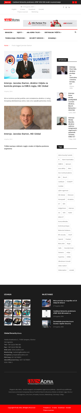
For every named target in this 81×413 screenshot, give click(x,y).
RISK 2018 (61, 244)
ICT (59, 204)
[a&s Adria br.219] (26, 316)
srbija (68, 252)
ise (59, 213)
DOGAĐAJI (52, 38)
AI (58, 159)
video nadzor (62, 266)
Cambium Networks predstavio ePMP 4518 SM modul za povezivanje (37, 2)
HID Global (61, 195)
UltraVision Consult (64, 261)
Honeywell (61, 199)
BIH (59, 177)
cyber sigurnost (63, 190)
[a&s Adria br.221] (8, 316)
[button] (73, 2)
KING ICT (61, 217)
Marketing (35, 12)
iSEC (64, 213)
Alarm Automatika (67, 159)
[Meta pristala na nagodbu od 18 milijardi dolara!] (47, 304)
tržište (69, 257)
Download (32, 9)
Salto (59, 248)
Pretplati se (47, 408)
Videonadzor (62, 270)
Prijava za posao (23, 12)
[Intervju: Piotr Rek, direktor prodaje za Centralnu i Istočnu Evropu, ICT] (62, 70)
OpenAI (60, 239)
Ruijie (69, 244)
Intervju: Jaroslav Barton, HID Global (22, 134)
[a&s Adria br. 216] (26, 325)
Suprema (61, 257)
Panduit (68, 239)
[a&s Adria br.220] (17, 316)
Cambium (61, 182)
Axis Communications (65, 173)
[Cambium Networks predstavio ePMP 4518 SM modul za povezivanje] (47, 314)
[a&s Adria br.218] (8, 325)
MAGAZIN (9, 32)
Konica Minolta (63, 221)
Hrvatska (71, 199)
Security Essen (69, 248)
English (14, 9)
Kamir (70, 213)
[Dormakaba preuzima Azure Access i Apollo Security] (47, 324)
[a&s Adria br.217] (17, 325)
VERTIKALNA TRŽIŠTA (53, 32)
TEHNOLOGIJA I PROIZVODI (15, 38)
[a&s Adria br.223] (17, 307)
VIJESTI (19, 32)
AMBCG (60, 164)
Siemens (61, 252)
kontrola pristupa (63, 226)
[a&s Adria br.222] (26, 307)
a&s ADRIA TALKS (33, 32)
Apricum (68, 164)
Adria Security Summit (65, 155)
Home (6, 45)
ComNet (60, 186)
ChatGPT (70, 182)
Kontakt (41, 9)
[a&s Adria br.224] (8, 307)
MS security (62, 235)
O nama (22, 9)
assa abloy (61, 168)
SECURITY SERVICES (36, 38)
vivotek (71, 270)
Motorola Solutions (64, 230)
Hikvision (71, 195)
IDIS (64, 204)
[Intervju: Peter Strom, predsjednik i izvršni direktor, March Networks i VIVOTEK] (62, 96)
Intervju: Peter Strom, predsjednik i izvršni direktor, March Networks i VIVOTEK (72, 101)
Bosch (65, 177)
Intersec (71, 208)
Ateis (69, 168)
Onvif (70, 235)
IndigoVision (62, 208)
